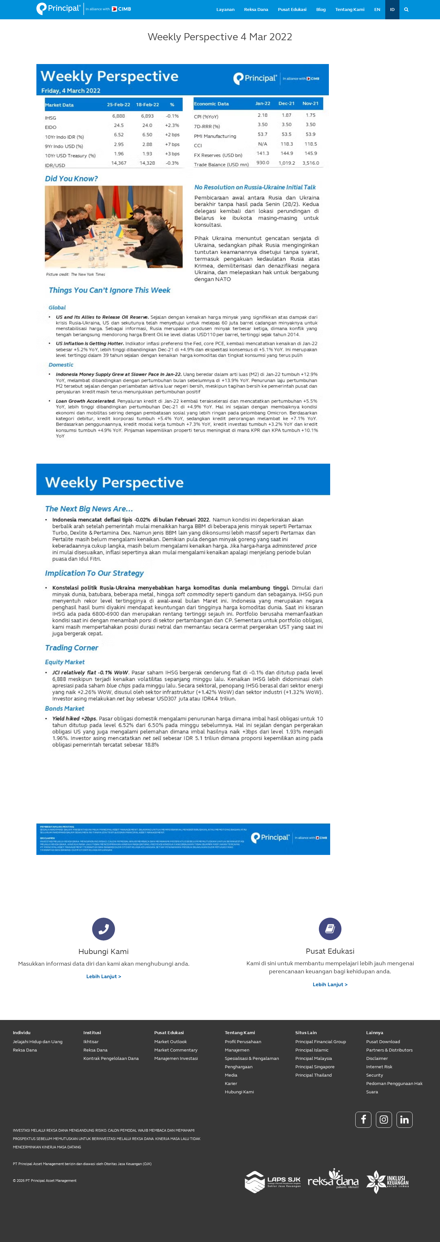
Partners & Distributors (389, 1050)
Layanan (225, 9)
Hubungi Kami (239, 1092)
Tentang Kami (350, 9)
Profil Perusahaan (243, 1041)
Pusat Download (383, 1041)
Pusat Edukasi (292, 9)
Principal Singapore (315, 1067)
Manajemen (237, 1050)
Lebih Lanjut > (103, 976)
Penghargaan (239, 1067)
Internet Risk (379, 1067)
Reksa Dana (256, 9)
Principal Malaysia (313, 1058)
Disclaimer (377, 1058)
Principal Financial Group (320, 1041)
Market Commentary (175, 1050)
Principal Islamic (312, 1050)
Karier (231, 1083)
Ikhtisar (91, 1041)
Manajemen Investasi (176, 1058)
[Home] (83, 9)
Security (374, 1075)
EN (377, 9)
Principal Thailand (313, 1075)
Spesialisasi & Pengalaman (252, 1058)
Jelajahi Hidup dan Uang (37, 1041)
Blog (321, 9)
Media (231, 1075)
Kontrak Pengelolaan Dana (111, 1058)
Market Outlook (170, 1041)
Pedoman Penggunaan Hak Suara (394, 1088)
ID (392, 9)
